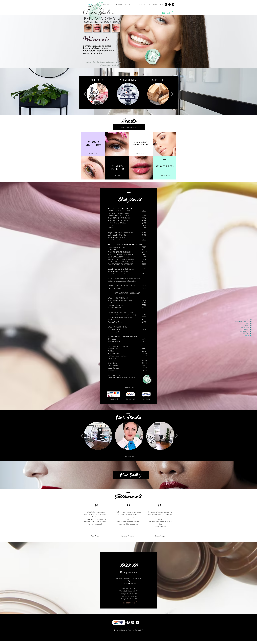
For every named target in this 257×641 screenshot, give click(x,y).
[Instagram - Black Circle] (169, 4)
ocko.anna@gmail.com (128, 581)
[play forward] (172, 94)
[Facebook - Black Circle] (166, 4)
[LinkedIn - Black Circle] (173, 4)
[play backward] (85, 94)
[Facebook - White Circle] (128, 622)
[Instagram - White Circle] (132, 622)
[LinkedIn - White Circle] (137, 622)
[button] (172, 11)
